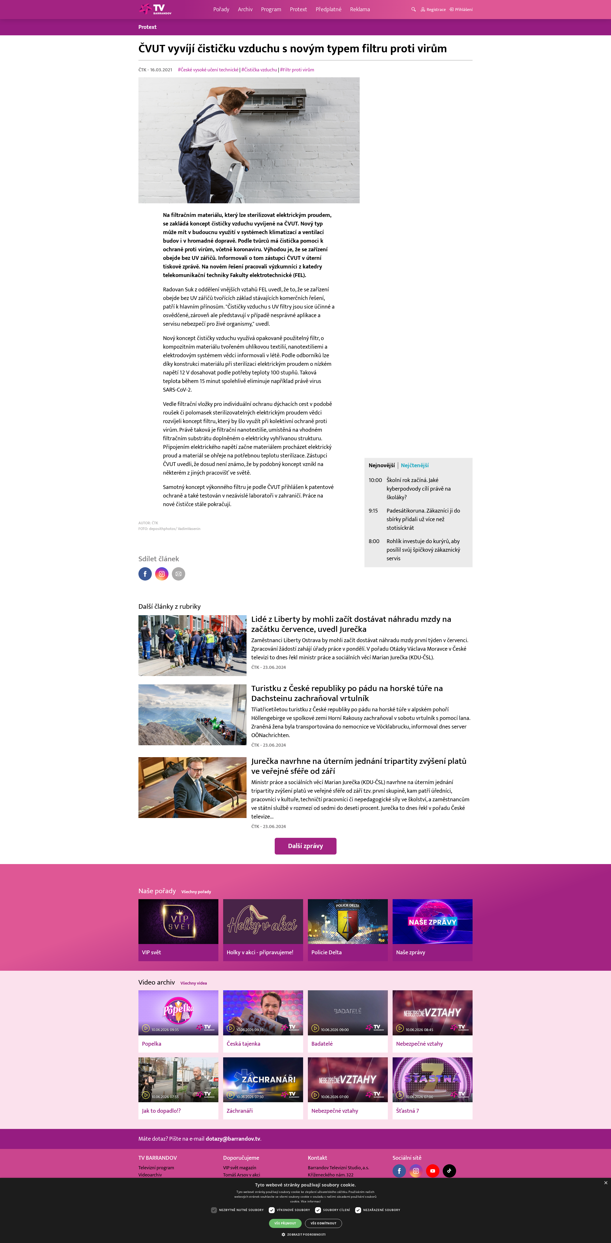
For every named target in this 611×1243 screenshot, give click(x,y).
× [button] (605, 1183)
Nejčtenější (415, 465)
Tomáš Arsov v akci (241, 1175)
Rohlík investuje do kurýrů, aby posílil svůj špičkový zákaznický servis (423, 550)
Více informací (311, 1201)
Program (271, 9)
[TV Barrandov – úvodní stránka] (155, 9)
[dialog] (305, 1210)
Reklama (360, 9)
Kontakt (317, 1157)
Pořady (221, 9)
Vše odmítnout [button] (323, 1223)
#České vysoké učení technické (208, 70)
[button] (305, 1234)
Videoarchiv (150, 1175)
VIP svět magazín (239, 1168)
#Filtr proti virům (297, 70)
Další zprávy (305, 846)
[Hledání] (414, 9)
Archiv (245, 9)
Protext (298, 9)
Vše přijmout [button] (285, 1223)
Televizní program (156, 1168)
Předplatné (329, 9)
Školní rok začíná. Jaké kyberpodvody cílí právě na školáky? (419, 489)
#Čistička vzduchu (259, 70)
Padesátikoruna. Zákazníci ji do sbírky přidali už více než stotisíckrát (423, 519)
